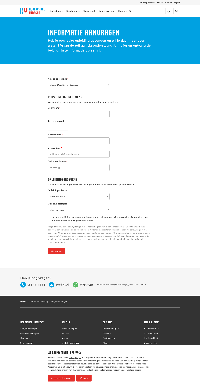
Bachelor (66, 333)
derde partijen (75, 357)
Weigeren (84, 378)
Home (23, 301)
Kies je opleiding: (57, 78)
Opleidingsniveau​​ (57, 190)
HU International (151, 328)
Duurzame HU (150, 343)
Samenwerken (107, 11)
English (177, 2)
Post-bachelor (109, 338)
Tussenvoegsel (56, 121)
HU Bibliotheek (151, 333)
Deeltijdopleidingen (29, 333)
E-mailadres (54, 147)
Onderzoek (89, 11)
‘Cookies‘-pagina (133, 370)
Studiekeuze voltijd (70, 343)
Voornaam (53, 107)
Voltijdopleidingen (28, 328)
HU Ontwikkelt (151, 338)
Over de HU (124, 11)
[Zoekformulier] (176, 11)
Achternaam (54, 134)
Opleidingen (56, 11)
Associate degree (69, 328)
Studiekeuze (73, 11)
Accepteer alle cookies (61, 378)
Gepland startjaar (57, 203)
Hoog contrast (149, 2)
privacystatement (102, 239)
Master (65, 338)
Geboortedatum (57, 161)
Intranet (160, 2)
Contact (168, 2)
